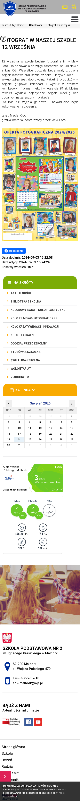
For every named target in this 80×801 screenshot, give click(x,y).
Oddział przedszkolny (29, 343)
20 (50, 433)
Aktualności (33, 25)
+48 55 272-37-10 (74, 7)
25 (29, 439)
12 (40, 428)
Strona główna (13, 747)
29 (71, 439)
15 (71, 428)
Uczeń (7, 760)
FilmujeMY (10, 773)
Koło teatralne (23, 335)
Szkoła (7, 753)
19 (40, 433)
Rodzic (7, 766)
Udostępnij (16, 250)
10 (19, 428)
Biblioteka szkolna (26, 301)
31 (19, 445)
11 (29, 428)
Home (20, 25)
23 (8, 439)
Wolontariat (21, 368)
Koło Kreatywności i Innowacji (35, 326)
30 (8, 445)
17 (19, 433)
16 (8, 433)
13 (50, 428)
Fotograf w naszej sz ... (58, 25)
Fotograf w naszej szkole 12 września (39, 43)
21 (61, 433)
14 (61, 428)
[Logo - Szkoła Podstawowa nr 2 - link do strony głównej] (24, 8)
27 (50, 439)
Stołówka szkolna (25, 351)
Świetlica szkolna (25, 360)
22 (71, 433)
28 (61, 439)
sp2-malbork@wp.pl (66, 7)
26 (40, 439)
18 (29, 433)
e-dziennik (10, 779)
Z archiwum (20, 377)
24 (19, 439)
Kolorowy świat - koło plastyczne (38, 310)
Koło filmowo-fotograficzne (34, 318)
